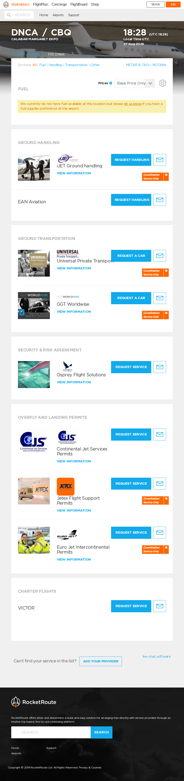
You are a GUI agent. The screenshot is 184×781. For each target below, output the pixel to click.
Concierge (59, 4)
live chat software (157, 657)
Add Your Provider (100, 661)
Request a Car (131, 256)
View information (74, 173)
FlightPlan (40, 4)
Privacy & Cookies (90, 767)
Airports (58, 15)
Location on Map (25, 54)
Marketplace (20, 4)
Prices (103, 83)
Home (43, 15)
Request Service (131, 367)
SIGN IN (155, 4)
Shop (95, 4)
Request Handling (132, 160)
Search (101, 732)
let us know (133, 104)
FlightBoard (78, 4)
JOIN (173, 4)
